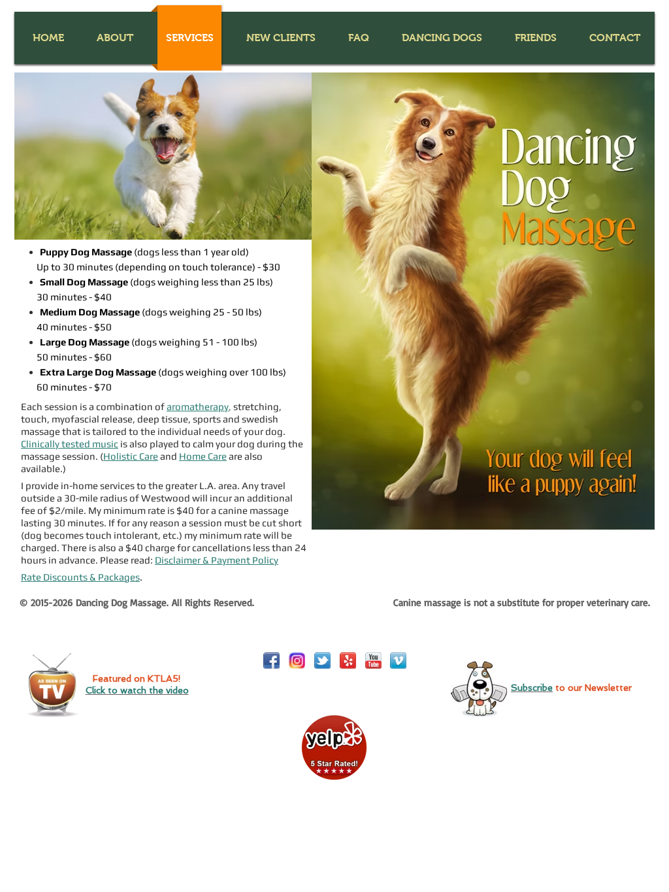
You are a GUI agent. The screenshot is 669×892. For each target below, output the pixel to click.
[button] (115, 38)
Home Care (203, 456)
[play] (284, 228)
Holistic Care (130, 456)
